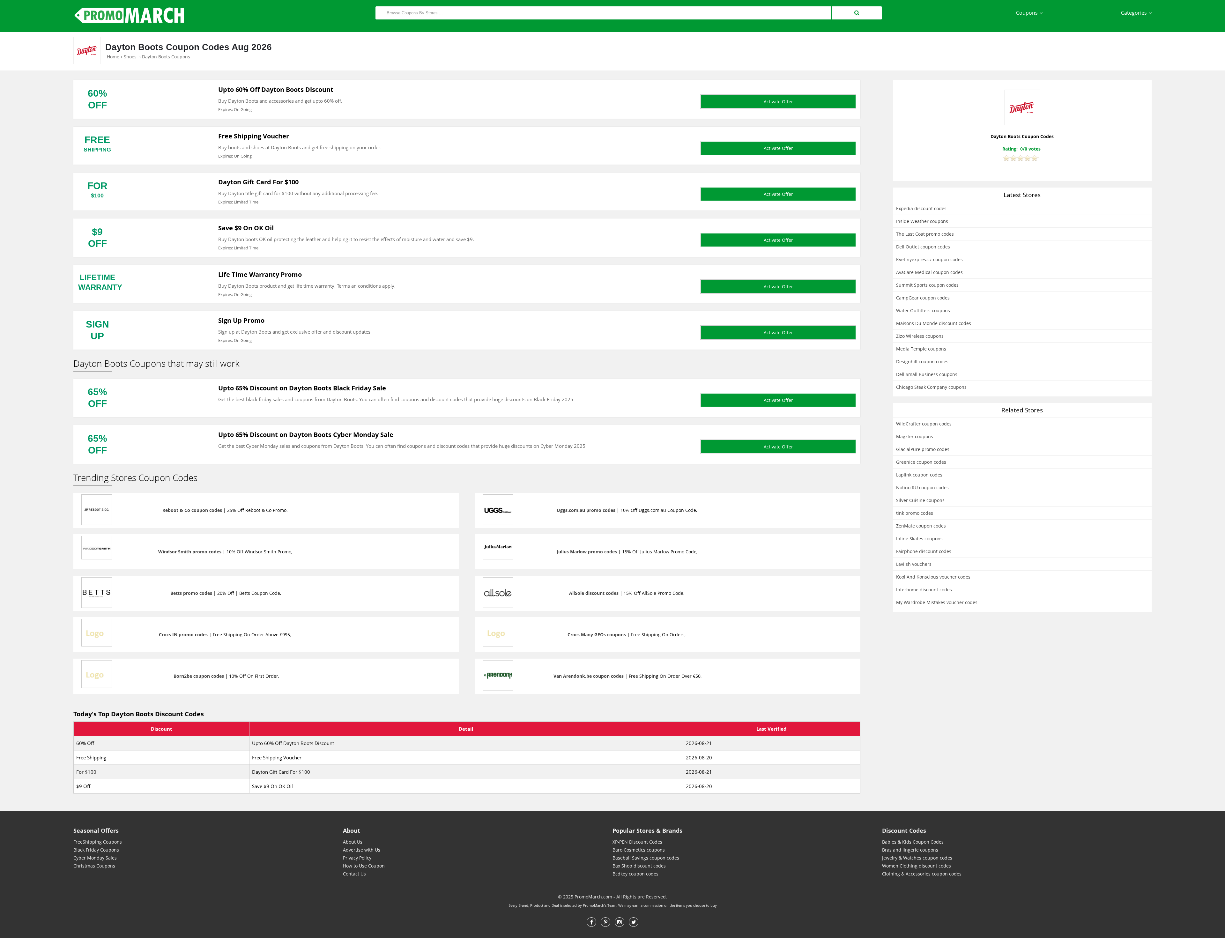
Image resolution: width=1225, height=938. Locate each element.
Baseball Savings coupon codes (645, 858)
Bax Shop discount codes (639, 866)
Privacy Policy (357, 858)
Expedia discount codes (921, 208)
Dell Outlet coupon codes (923, 247)
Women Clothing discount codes (916, 866)
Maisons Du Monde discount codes (933, 323)
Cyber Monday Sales (95, 858)
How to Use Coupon (364, 866)
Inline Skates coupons (919, 538)
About (351, 830)
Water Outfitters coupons (923, 310)
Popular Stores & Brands (647, 830)
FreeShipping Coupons (97, 842)
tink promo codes (914, 513)
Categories (1134, 12)
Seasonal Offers (96, 830)
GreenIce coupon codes (921, 462)
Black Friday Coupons (96, 850)
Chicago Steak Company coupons (931, 387)
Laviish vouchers (914, 564)
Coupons (1027, 12)
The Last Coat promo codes (925, 234)
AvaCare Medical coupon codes (929, 272)
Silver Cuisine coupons (920, 500)
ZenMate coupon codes (921, 526)
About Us (352, 842)
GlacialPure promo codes (922, 449)
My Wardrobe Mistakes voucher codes (936, 602)
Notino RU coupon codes (922, 487)
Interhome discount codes (924, 590)
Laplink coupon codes (919, 475)
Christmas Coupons (94, 866)
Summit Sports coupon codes (927, 285)
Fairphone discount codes (923, 551)
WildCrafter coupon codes (924, 424)
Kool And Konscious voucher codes (933, 577)
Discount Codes (904, 830)
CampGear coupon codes (923, 298)
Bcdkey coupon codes (635, 874)
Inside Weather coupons (922, 221)
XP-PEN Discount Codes (637, 842)
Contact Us (354, 874)
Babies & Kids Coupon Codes (913, 842)
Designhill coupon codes (922, 361)
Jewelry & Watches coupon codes (917, 858)
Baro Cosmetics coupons (638, 850)
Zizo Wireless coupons (920, 336)
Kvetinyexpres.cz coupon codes (929, 259)
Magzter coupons (914, 436)
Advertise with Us (361, 850)
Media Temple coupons (921, 349)
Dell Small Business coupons (926, 374)
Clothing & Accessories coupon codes (921, 874)
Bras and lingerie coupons (910, 850)
